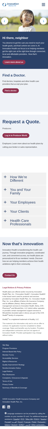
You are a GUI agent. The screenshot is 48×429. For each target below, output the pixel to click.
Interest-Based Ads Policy (11, 352)
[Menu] (43, 5)
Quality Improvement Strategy (13, 365)
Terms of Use (7, 381)
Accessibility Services (10, 358)
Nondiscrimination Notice (11, 368)
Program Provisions (9, 348)
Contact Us (10, 275)
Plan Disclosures (8, 375)
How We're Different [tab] (18, 178)
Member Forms (8, 355)
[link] (4, 21)
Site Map (5, 345)
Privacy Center (7, 384)
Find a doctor (11, 91)
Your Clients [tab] (19, 211)
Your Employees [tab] (23, 202)
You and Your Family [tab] (20, 191)
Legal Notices (7, 371)
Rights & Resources (9, 361)
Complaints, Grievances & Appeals (15, 378)
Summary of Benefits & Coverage (14, 388)
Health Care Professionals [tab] (20, 222)
